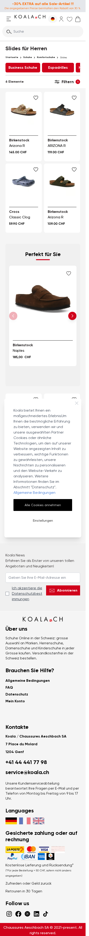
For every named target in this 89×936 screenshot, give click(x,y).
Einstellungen (43, 520)
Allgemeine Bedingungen (34, 492)
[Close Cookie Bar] (76, 403)
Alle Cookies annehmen (43, 505)
